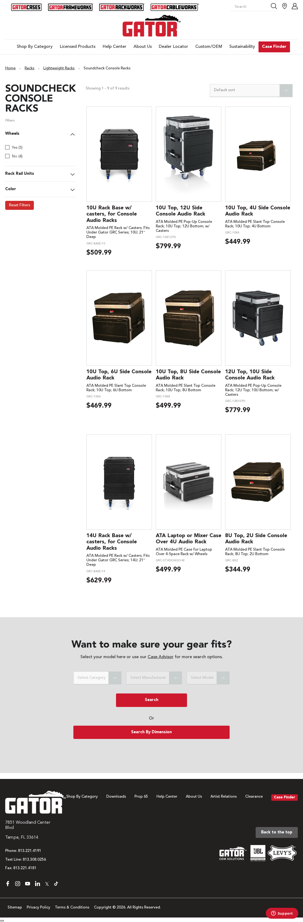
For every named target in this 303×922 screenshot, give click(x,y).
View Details (119, 154)
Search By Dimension (151, 732)
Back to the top (276, 832)
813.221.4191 (29, 851)
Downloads (116, 797)
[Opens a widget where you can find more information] (282, 914)
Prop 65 (141, 797)
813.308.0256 (34, 860)
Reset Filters (19, 205)
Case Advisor (161, 657)
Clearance (254, 797)
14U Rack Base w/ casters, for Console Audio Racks (111, 542)
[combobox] (251, 90)
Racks (29, 68)
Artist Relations (223, 797)
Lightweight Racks (59, 68)
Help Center (166, 797)
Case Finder (284, 797)
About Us (194, 797)
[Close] (2, 920)
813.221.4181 (24, 868)
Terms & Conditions (72, 907)
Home (10, 68)
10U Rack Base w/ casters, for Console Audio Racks (111, 214)
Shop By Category (82, 797)
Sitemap (15, 907)
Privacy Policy (38, 907)
